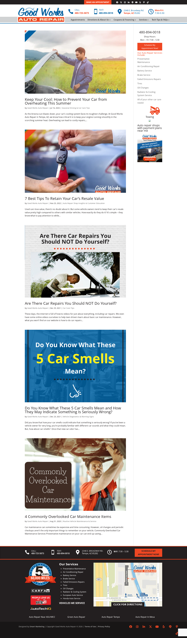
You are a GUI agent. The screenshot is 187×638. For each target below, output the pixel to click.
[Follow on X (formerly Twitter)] (121, 2)
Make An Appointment (97, 2)
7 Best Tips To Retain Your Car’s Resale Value (64, 198)
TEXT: (101, 10)
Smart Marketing (37, 626)
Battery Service (144, 70)
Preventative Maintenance (74, 568)
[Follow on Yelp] (140, 2)
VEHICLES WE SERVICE (72, 603)
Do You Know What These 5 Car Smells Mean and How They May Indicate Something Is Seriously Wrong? (73, 409)
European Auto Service (73, 595)
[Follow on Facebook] (117, 2)
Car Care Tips (68, 308)
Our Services (68, 564)
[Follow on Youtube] (136, 2)
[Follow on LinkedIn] (129, 2)
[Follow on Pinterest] (144, 2)
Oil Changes (143, 87)
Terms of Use (90, 626)
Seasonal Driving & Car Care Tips (76, 108)
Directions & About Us (98, 20)
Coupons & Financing (124, 20)
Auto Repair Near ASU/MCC (42, 617)
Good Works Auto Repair (37, 108)
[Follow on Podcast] (132, 2)
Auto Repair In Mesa (145, 617)
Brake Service (143, 75)
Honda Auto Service (71, 598)
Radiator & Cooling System (74, 591)
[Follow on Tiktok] (148, 2)
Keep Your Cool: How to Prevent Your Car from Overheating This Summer (66, 101)
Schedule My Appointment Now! (149, 47)
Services (143, 20)
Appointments (78, 20)
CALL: (77, 10)
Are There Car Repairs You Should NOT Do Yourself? (71, 303)
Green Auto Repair (76, 617)
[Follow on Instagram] (125, 2)
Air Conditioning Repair (148, 66)
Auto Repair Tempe (111, 617)
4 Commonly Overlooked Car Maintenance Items (68, 516)
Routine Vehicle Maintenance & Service (79, 521)
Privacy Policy (104, 626)
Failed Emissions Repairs (149, 79)
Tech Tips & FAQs (160, 20)
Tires (139, 83)
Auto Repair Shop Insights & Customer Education (84, 203)
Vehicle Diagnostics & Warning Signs (78, 416)
